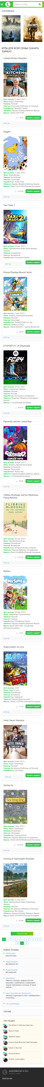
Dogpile (7, 132)
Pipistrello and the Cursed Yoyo (17, 421)
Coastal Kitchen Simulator (15, 58)
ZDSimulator (10, 953)
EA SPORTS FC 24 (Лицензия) (16, 346)
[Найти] (39, 4)
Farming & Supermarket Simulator (18, 859)
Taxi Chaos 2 (9, 205)
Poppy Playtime (11, 962)
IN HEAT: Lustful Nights (17, 1059)
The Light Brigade (12, 1004)
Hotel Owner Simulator (13, 720)
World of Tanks (14, 1031)
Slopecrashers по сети (13, 647)
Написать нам (7, 1078)
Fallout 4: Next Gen (15, 1048)
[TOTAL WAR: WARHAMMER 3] (32, 28)
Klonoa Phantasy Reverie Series (17, 272)
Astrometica (10, 978)
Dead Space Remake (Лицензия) (18, 993)
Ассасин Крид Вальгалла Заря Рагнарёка (23, 1042)
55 (26, 943)
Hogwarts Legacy (14, 1037)
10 (17, 943)
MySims (6, 571)
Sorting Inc (8, 785)
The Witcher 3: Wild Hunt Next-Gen (21, 1025)
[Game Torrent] (7, 4)
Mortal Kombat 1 (14, 1054)
